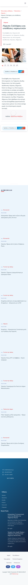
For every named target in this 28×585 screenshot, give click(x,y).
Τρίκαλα (4, 495)
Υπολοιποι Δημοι (8, 409)
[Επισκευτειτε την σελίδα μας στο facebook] (8, 566)
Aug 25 (10, 528)
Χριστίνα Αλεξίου (17, 116)
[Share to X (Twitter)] (8, 65)
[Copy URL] (17, 65)
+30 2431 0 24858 (8, 474)
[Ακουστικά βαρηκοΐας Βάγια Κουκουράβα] (14, 169)
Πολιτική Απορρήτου (17, 559)
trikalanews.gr (15, 574)
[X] (13, 566)
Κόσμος (4, 502)
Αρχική (8, 555)
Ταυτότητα (8, 562)
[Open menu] (25, 3)
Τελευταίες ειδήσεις (7, 11)
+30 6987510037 (8, 472)
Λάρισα (3, 13)
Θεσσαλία (4, 497)
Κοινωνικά (6, 210)
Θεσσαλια (17, 11)
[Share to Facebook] (5, 65)
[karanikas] (14, 147)
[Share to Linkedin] (11, 65)
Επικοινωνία (17, 562)
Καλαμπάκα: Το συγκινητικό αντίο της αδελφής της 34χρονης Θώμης (16, 516)
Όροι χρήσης (7, 559)
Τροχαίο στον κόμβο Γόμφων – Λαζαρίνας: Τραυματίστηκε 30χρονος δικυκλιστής (16, 533)
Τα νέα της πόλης (8, 266)
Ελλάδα (3, 500)
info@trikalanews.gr (9, 469)
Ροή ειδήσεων (16, 555)
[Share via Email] (14, 65)
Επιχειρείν (4, 507)
